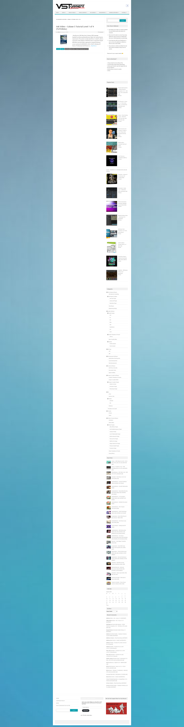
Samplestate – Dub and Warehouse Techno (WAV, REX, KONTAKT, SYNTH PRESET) (119, 558)
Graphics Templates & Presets (115, 377)
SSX (110, 324)
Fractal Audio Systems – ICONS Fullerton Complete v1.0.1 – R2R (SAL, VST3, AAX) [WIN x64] (123, 91)
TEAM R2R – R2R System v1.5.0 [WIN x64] (118, 674)
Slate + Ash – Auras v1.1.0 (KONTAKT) (118, 618)
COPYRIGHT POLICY (60, 700)
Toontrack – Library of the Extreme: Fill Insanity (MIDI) (122, 176)
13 (116, 598)
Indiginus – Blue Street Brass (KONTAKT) (119, 637)
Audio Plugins (111, 313)
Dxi (110, 319)
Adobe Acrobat (113, 384)
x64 (109, 351)
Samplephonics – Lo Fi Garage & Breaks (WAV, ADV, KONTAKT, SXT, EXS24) (119, 498)
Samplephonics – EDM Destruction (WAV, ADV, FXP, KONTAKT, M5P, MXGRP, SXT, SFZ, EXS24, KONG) (119, 532)
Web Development (113, 363)
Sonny (107, 674)
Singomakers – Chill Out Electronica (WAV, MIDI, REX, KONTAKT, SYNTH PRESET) (119, 553)
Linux (110, 394)
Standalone (112, 327)
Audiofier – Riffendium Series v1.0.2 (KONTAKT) (123, 272)
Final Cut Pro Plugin (114, 438)
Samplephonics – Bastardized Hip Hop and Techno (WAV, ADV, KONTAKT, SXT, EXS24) (120, 492)
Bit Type (109, 349)
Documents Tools (112, 370)
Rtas (110, 322)
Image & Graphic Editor (114, 379)
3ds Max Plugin (113, 298)
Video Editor (111, 422)
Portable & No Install (112, 408)
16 (125, 598)
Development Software (113, 356)
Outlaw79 (108, 679)
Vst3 (111, 331)
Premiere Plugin (113, 448)
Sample (110, 341)
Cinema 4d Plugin (113, 300)
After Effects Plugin (114, 426)
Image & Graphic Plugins (114, 382)
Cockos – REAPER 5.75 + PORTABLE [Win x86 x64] (116, 169)
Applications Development (114, 358)
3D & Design (92, 12)
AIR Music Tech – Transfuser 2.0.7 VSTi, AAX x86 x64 (122, 230)
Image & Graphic (82, 12)
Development (102, 12)
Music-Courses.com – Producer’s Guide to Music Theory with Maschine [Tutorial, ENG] (122, 132)
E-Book (110, 413)
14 (119, 598)
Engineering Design (113, 308)
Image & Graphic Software (113, 375)
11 (109, 598)
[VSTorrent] (70, 8)
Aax (110, 315)
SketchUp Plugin (113, 303)
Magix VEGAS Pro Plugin (115, 443)
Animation (111, 420)
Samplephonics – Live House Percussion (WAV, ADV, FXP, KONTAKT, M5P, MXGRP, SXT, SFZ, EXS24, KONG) (120, 537)
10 (106, 598)
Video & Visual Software (113, 418)
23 (125, 600)
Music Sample (112, 346)
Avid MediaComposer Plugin (116, 429)
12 (112, 598)
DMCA (57, 703)
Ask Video (67, 49)
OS (108, 392)
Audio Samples (113, 343)
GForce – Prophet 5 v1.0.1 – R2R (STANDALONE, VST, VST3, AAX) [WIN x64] (119, 468)
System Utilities (112, 372)
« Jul (107, 605)
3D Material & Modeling (114, 294)
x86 (109, 353)
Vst (110, 329)
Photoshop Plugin (113, 388)
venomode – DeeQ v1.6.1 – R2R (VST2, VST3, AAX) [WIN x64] (122, 189)
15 (122, 598)
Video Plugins (111, 424)
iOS (110, 403)
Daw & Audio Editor (113, 339)
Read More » (94, 45)
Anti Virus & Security (113, 367)
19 (112, 600)
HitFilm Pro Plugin (113, 441)
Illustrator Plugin (113, 386)
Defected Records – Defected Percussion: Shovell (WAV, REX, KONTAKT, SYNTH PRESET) (118, 569)
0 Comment (100, 32)
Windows (111, 405)
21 (119, 600)
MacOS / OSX (111, 396)
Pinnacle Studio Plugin (114, 445)
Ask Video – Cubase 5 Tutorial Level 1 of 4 (79, 49)
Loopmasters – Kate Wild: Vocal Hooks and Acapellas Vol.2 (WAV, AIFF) (119, 547)
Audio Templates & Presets (114, 334)
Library (111, 336)
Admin (58, 32)
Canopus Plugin (113, 431)
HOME (57, 698)
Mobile (110, 398)
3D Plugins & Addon (113, 296)
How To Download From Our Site (63, 705)
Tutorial (124, 12)
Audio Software (111, 311)
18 (109, 600)
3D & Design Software (112, 292)
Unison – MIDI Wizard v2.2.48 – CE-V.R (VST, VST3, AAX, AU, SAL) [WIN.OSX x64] (119, 462)
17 (106, 600)
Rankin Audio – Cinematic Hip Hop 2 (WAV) (122, 144)
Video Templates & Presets (114, 451)
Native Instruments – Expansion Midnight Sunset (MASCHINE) (122, 203)
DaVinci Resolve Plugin (114, 436)
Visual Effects (111, 453)
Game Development (113, 360)
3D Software (111, 306)
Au (110, 317)
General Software (113, 12)
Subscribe (86, 710)
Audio (63, 12)
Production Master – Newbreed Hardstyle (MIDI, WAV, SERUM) (122, 258)
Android (111, 400)
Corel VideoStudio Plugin (115, 434)
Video (62, 49)
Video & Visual (72, 12)
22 (122, 600)
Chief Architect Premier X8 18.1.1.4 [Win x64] (122, 244)
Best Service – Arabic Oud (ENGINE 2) (118, 640)
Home (57, 12)
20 (116, 600)
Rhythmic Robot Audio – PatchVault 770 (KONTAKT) (123, 217)
